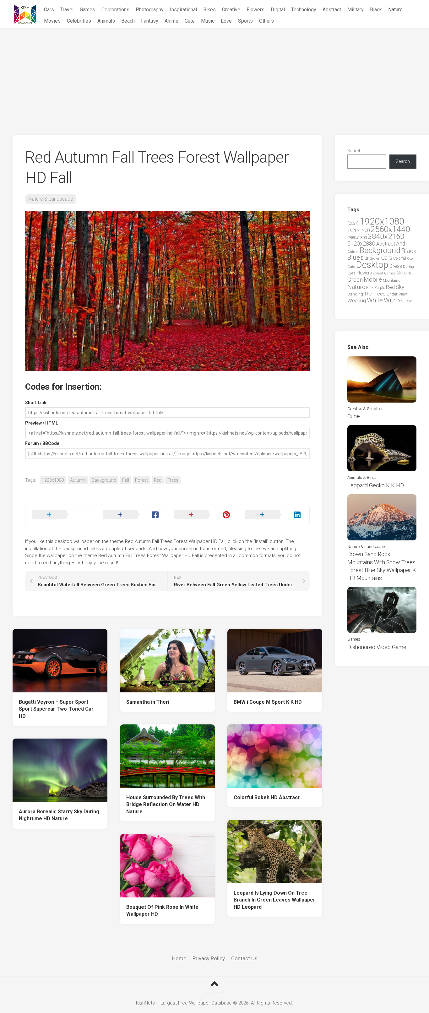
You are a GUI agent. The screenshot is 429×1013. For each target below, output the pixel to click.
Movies (52, 21)
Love (226, 21)
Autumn (78, 480)
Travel (66, 10)
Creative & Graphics (365, 408)
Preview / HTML (41, 422)
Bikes (209, 10)
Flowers (255, 10)
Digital (278, 10)
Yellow (405, 301)
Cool (410, 259)
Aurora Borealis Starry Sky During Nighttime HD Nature (59, 815)
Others (266, 21)
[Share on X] (60, 515)
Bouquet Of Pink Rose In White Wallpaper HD (162, 910)
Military (355, 10)
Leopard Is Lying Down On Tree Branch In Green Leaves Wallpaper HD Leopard (274, 900)
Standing (355, 294)
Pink (369, 287)
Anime (171, 21)
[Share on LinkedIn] (273, 515)
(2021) (353, 223)
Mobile (373, 279)
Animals (106, 21)
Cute (190, 21)
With (390, 300)
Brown (375, 258)
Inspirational (183, 10)
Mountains (391, 281)
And (400, 244)
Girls (408, 273)
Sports (245, 21)
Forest (141, 480)
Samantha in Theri (147, 702)
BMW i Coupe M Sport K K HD (268, 702)
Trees (172, 480)
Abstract (332, 10)
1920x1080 (53, 480)
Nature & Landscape (50, 199)
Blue (353, 257)
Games (87, 10)
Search (354, 150)
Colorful (399, 258)
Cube (353, 416)
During (408, 266)
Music (208, 21)
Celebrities (79, 21)
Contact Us (244, 958)
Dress (395, 266)
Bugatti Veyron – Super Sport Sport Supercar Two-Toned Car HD (56, 709)
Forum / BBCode (42, 443)
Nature (395, 10)
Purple (379, 287)
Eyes (351, 273)
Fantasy (149, 21)
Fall (125, 480)
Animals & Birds (362, 477)
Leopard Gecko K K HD (375, 485)
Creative (231, 10)
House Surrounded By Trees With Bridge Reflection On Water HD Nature (165, 804)
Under (392, 294)
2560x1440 (390, 229)
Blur (365, 258)
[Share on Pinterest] (202, 515)
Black (376, 10)
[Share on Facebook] (131, 515)
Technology (303, 10)
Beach (128, 21)
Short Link (35, 402)
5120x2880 (361, 244)
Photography (150, 10)
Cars (49, 10)
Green (355, 279)
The (368, 293)
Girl (400, 273)
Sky (400, 287)
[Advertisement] (214, 75)
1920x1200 (358, 230)
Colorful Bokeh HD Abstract (267, 797)
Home (179, 958)
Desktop (372, 264)
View (403, 294)
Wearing (356, 301)
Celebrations (115, 10)
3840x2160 (386, 236)
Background (104, 480)
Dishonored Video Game (376, 647)
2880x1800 (357, 237)
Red (157, 480)
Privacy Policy (209, 958)
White (375, 300)
